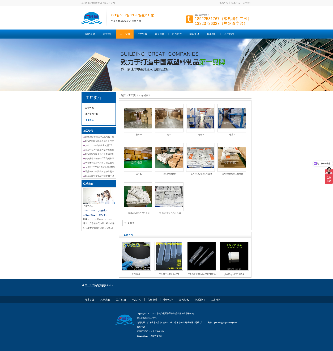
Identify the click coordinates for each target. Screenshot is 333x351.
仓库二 (170, 134)
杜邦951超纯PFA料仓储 (232, 174)
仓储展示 (89, 120)
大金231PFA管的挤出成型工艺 (99, 145)
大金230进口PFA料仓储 (170, 213)
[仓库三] (200, 118)
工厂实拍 (125, 34)
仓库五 (139, 174)
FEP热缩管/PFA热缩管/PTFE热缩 (202, 275)
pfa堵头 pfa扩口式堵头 (234, 274)
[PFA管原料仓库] (169, 157)
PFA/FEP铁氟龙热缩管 (169, 274)
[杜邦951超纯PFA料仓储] (231, 157)
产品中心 (142, 34)
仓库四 (232, 134)
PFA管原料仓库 (170, 174)
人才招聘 (229, 34)
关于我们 (247, 3)
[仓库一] (138, 118)
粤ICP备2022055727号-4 (148, 318)
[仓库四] (231, 118)
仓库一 (139, 134)
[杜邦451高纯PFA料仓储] (200, 157)
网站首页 (90, 34)
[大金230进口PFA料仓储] (169, 196)
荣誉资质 (159, 34)
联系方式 (235, 3)
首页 (123, 95)
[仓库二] (169, 118)
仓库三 (201, 134)
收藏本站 (224, 3)
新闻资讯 (194, 34)
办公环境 (89, 107)
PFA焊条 (136, 274)
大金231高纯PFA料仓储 (139, 213)
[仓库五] (138, 157)
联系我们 (211, 34)
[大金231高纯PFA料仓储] (138, 196)
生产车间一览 (91, 114)
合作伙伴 (177, 34)
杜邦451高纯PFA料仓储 (201, 174)
